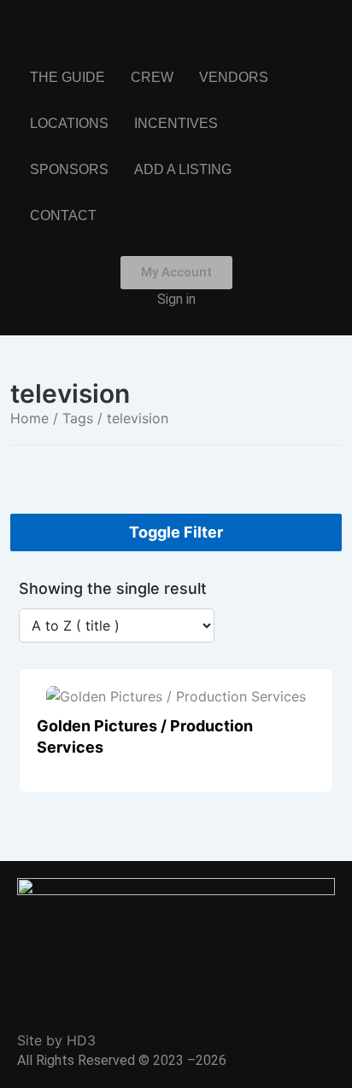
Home (29, 418)
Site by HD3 (56, 1040)
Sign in (176, 299)
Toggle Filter (176, 532)
